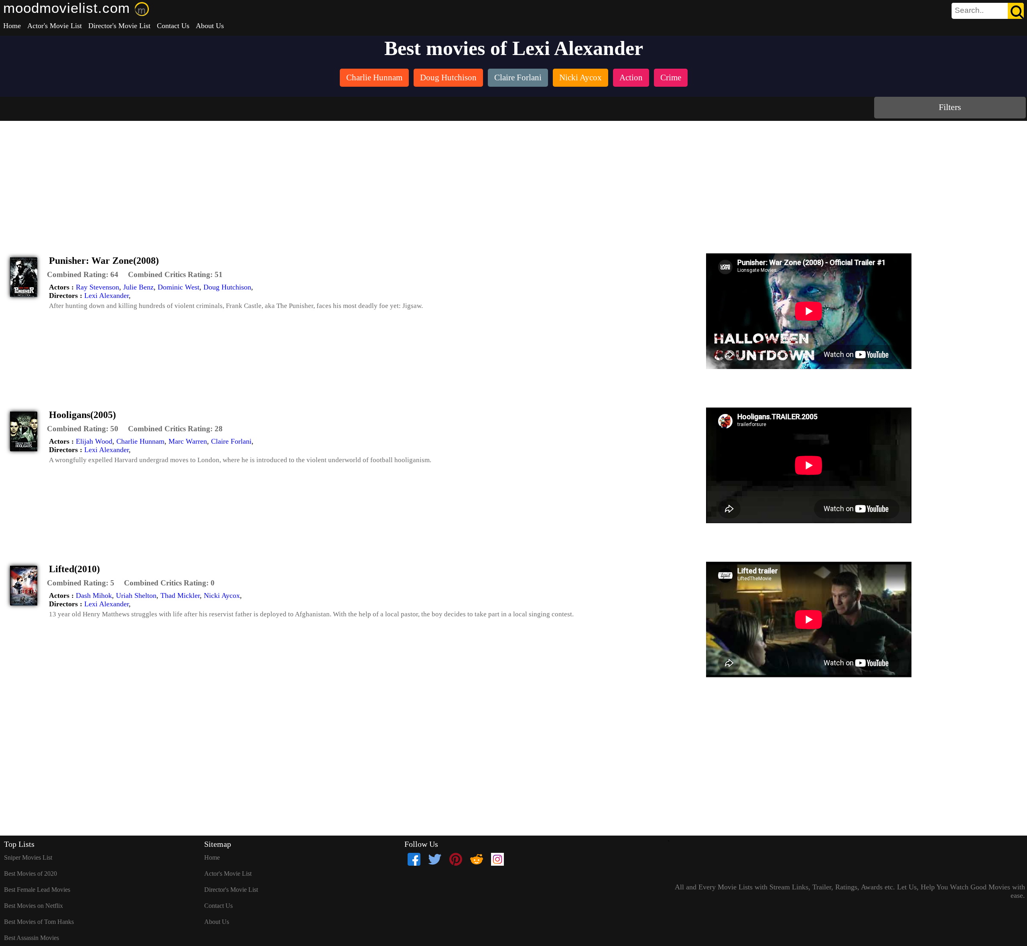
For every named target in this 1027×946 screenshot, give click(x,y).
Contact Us (173, 26)
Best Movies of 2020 (30, 873)
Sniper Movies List (28, 857)
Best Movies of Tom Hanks (39, 921)
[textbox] (970, 10)
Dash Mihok (94, 595)
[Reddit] (476, 859)
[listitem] (374, 78)
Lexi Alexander (106, 296)
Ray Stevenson (97, 287)
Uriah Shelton (136, 595)
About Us (210, 26)
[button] (82, 274)
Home (12, 26)
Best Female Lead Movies (37, 889)
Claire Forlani (231, 441)
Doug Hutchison (227, 287)
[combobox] (970, 10)
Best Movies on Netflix (33, 905)
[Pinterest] (455, 859)
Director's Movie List (119, 26)
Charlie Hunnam (140, 441)
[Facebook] (414, 859)
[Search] (1016, 11)
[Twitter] (434, 859)
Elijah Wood (94, 441)
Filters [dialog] (950, 107)
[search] (988, 11)
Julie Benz (138, 287)
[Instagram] (497, 859)
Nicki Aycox (222, 595)
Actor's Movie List (54, 26)
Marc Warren (187, 441)
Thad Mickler (180, 595)
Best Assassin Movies (31, 937)
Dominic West (178, 287)
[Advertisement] (513, 181)
